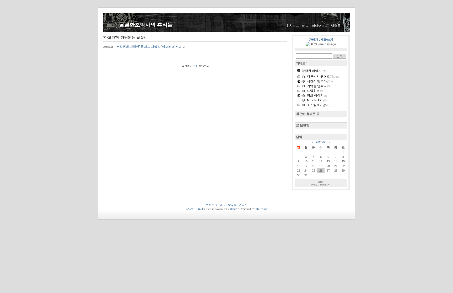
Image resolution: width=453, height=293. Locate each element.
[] (195, 66)
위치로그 (292, 26)
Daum (233, 208)
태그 (305, 26)
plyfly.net (261, 208)
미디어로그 (320, 26)
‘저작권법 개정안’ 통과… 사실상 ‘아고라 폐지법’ (144, 47)
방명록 (336, 26)
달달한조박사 (194, 208)
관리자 (313, 39)
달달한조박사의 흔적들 (146, 25)
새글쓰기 (327, 39)
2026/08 (321, 142)
